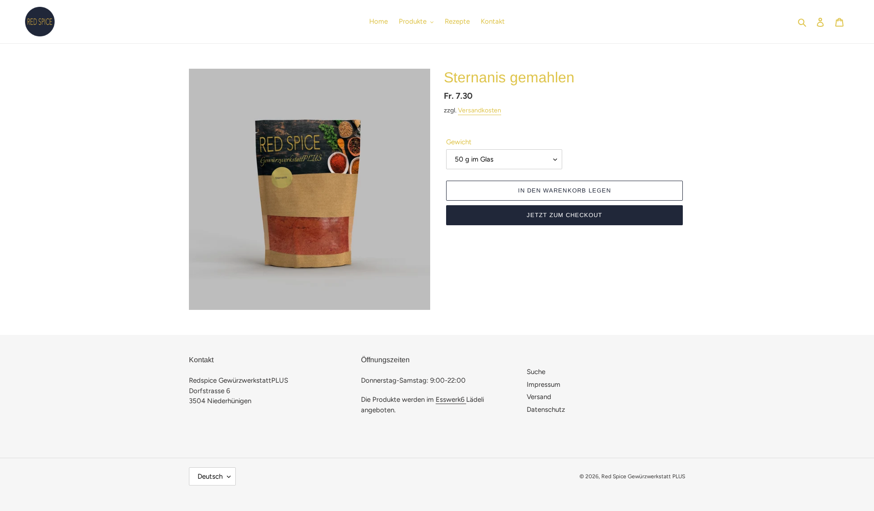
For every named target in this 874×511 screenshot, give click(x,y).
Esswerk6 (451, 399)
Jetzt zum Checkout (565, 215)
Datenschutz (546, 409)
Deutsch (210, 476)
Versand (539, 397)
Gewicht (459, 142)
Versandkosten (479, 110)
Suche (536, 372)
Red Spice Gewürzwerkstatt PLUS (643, 476)
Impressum (543, 384)
